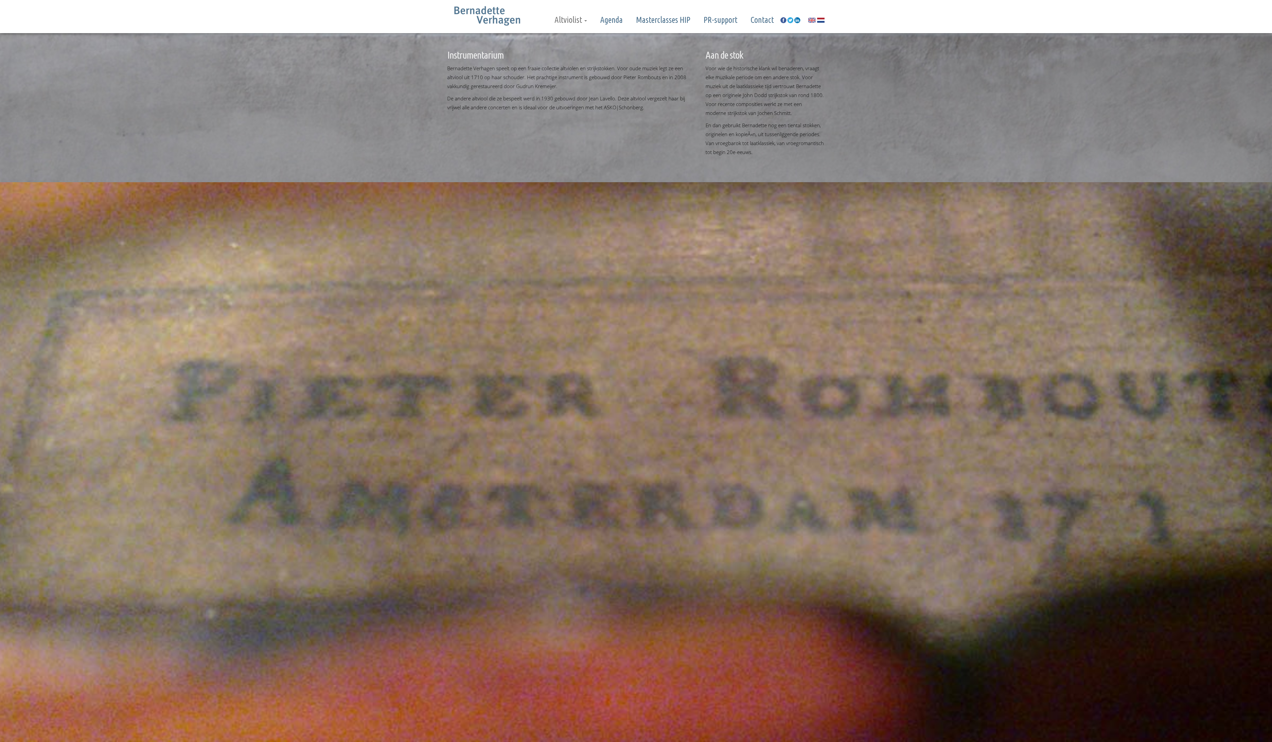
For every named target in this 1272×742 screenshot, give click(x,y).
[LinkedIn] (797, 20)
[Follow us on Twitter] (790, 20)
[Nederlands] (821, 20)
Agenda (611, 20)
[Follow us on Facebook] (783, 20)
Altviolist (569, 20)
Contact (762, 20)
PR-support (720, 20)
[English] (812, 20)
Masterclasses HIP (663, 20)
